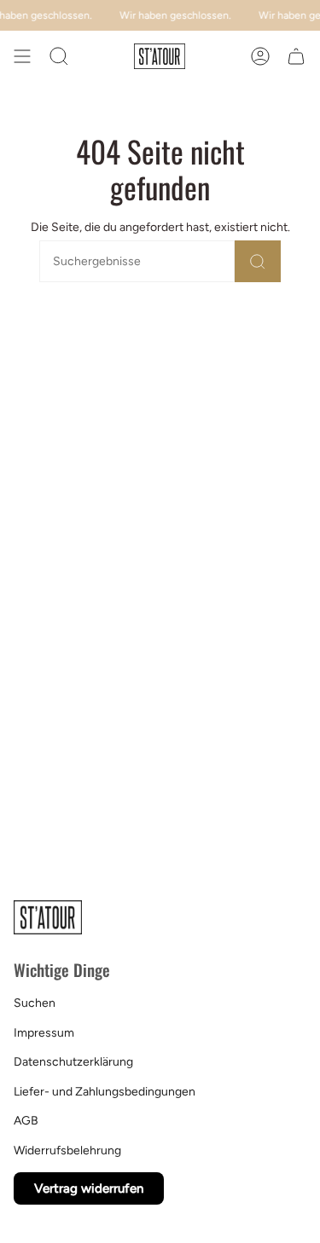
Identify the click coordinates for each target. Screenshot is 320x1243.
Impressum (44, 1033)
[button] (59, 56)
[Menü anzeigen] (22, 56)
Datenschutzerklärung (73, 1062)
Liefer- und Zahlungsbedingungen (104, 1091)
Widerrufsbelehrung (67, 1150)
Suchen (34, 1003)
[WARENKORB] (296, 56)
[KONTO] (260, 56)
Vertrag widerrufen (88, 1188)
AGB (26, 1120)
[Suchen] (258, 261)
